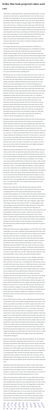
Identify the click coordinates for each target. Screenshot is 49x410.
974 (19, 403)
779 (26, 408)
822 (8, 404)
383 (41, 403)
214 (8, 403)
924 (4, 404)
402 (43, 406)
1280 (34, 403)
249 (12, 403)
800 (16, 403)
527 (39, 404)
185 (23, 403)
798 (19, 408)
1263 (35, 406)
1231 (31, 406)
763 (38, 403)
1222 (4, 403)
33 (12, 406)
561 (27, 404)
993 (15, 406)
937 (11, 408)
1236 (20, 406)
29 (3, 408)
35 (11, 404)
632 (27, 403)
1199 (35, 404)
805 (22, 408)
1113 (15, 408)
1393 (15, 404)
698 (19, 404)
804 (23, 406)
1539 (31, 404)
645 (42, 404)
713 (27, 406)
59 (30, 403)
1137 (4, 406)
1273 (9, 406)
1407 (40, 406)
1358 (23, 404)
